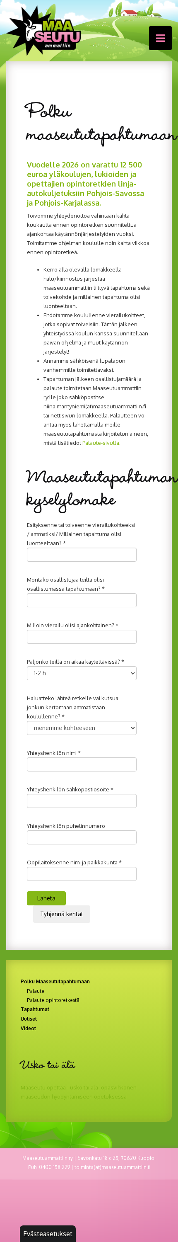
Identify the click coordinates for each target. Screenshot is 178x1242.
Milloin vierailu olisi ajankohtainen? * (72, 625)
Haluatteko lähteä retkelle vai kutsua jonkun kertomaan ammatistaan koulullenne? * (72, 707)
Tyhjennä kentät (61, 913)
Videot (28, 1028)
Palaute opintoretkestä (53, 1000)
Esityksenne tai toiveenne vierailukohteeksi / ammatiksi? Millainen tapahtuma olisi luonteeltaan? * (81, 534)
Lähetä (46, 898)
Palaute (35, 991)
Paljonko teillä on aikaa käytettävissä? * (75, 661)
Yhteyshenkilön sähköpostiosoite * (70, 789)
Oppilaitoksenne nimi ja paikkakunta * (74, 862)
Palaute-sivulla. (101, 442)
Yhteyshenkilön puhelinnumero (66, 825)
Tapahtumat (35, 1009)
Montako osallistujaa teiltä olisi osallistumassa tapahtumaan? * (66, 584)
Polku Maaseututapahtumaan (55, 981)
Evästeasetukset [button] (47, 1234)
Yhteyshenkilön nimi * (54, 753)
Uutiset (29, 1019)
